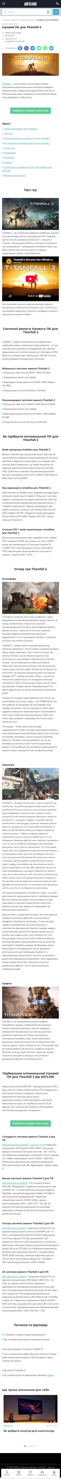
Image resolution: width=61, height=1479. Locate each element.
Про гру (8, 133)
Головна (5, 20)
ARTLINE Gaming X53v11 (14, 1228)
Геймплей (9, 157)
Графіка (8, 162)
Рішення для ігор (27, 20)
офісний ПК (36, 1145)
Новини (14, 20)
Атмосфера (10, 153)
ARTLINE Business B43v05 (15, 1145)
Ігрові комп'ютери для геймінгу (20, 129)
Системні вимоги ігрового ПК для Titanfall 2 (27, 138)
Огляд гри (9, 148)
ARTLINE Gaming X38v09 (14, 1183)
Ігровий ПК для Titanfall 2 (47, 20)
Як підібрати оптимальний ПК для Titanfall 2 (27, 143)
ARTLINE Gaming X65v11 (14, 1276)
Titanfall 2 (7, 84)
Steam (50, 1375)
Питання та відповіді (15, 175)
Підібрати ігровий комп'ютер (30, 110)
